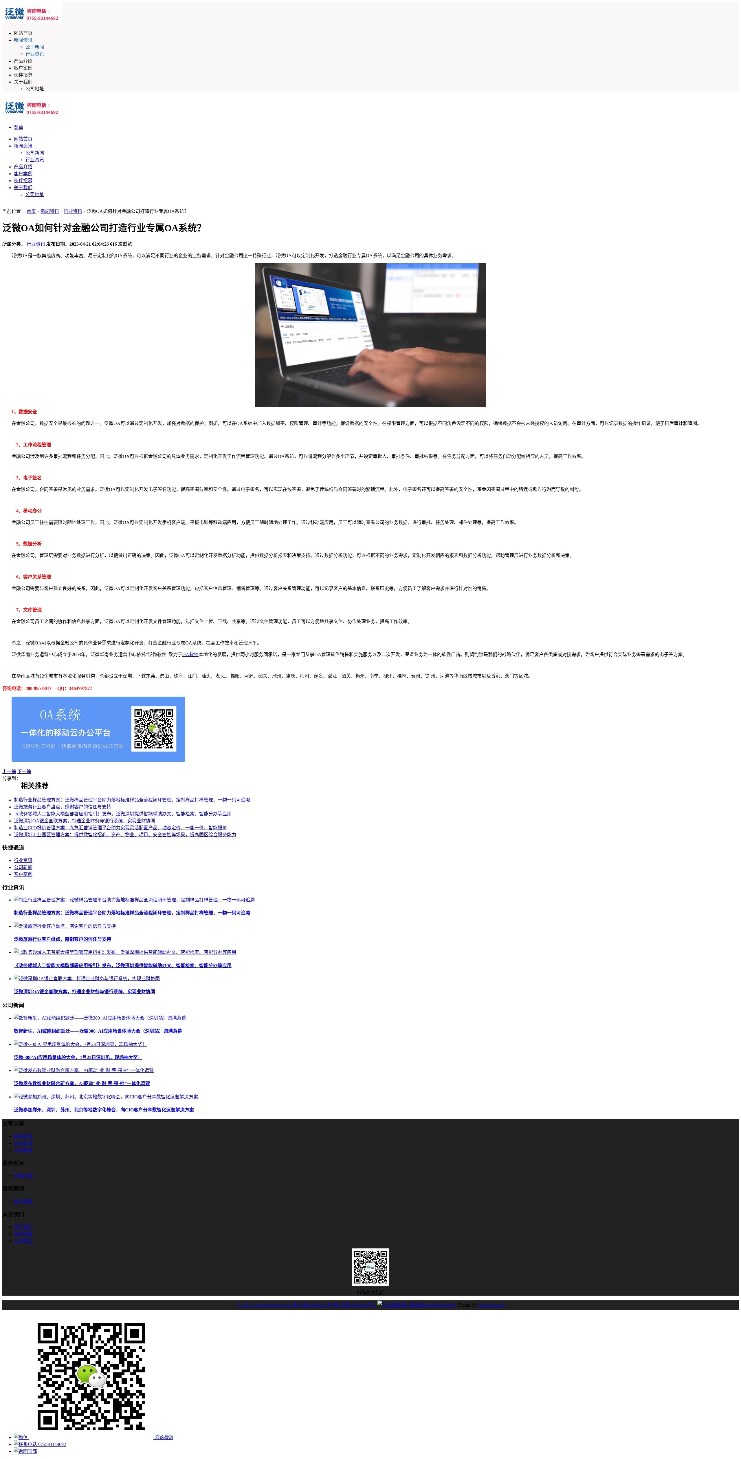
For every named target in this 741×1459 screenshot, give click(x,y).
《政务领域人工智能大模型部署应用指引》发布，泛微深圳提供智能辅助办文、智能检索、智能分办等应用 (123, 813)
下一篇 (24, 771)
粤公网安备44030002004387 (428, 1305)
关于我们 (23, 81)
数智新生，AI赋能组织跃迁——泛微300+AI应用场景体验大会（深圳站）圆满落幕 (98, 1031)
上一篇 (9, 771)
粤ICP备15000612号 (312, 1305)
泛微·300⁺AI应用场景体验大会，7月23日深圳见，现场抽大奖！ (78, 1057)
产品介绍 (23, 61)
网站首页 (23, 33)
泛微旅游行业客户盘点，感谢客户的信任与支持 (62, 806)
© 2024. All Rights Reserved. (264, 1305)
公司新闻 (34, 47)
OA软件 (190, 654)
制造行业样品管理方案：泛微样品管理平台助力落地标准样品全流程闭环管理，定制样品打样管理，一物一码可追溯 (132, 799)
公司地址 (34, 88)
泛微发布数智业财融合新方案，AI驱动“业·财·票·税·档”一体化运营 (82, 1083)
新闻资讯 (23, 40)
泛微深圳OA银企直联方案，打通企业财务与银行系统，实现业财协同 (84, 820)
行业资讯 (34, 54)
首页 (31, 211)
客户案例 (23, 67)
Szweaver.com (491, 1305)
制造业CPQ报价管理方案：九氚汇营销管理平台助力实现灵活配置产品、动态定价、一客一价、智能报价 (120, 827)
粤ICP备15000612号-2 (354, 1305)
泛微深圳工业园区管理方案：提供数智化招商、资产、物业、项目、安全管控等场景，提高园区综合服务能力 (125, 834)
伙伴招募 (23, 74)
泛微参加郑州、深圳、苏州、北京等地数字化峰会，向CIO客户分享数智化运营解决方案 (104, 1109)
